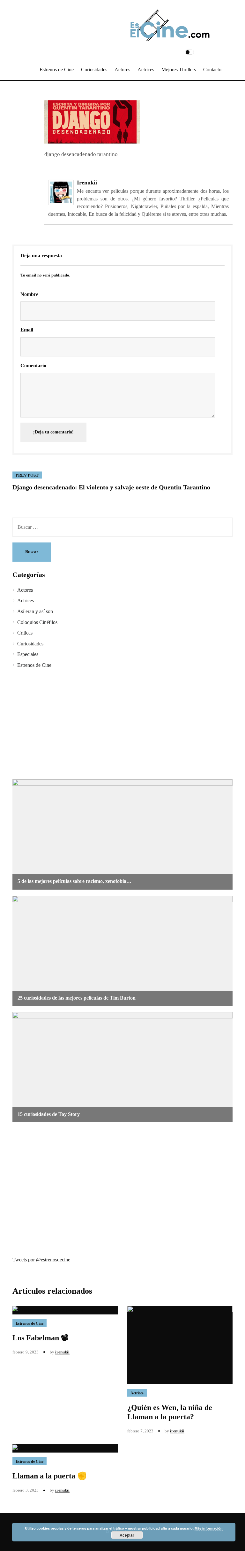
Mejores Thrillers (178, 69)
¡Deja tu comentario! (53, 432)
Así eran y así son (35, 611)
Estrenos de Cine (57, 69)
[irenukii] (61, 192)
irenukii (87, 182)
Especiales (27, 654)
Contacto (212, 69)
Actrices (145, 69)
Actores (122, 69)
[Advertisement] (122, 725)
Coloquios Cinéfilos (37, 622)
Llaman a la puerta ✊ (49, 1476)
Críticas (25, 632)
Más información (209, 1528)
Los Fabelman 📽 (40, 1338)
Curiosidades (94, 69)
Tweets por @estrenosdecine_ (42, 1259)
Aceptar (127, 1535)
